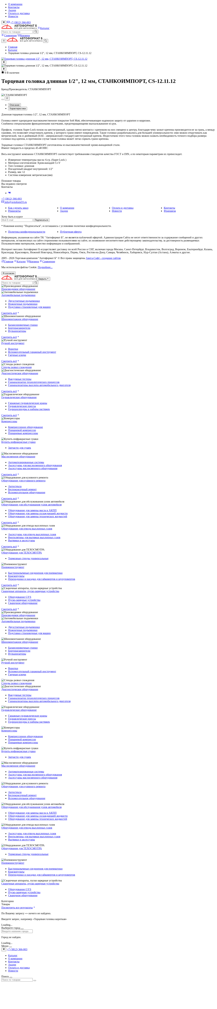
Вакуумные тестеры (19, 379)
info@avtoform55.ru (15, 202)
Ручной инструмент (12, 343)
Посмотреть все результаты (17, 907)
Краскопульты (16, 576)
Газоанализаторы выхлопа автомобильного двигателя (39, 385)
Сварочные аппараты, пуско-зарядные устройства (30, 591)
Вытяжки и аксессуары (21, 540)
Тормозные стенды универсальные (28, 558)
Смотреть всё (9, 313)
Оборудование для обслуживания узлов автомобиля (31, 504)
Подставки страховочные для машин (29, 307)
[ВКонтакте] (9, 193)
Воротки (13, 348)
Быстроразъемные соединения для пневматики (35, 572)
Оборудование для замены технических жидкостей (37, 516)
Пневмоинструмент (12, 567)
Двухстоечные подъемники (24, 300)
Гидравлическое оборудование (19, 397)
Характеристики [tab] (17, 108)
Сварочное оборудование (22, 603)
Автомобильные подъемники (18, 295)
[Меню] (3, 41)
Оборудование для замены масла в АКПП (32, 510)
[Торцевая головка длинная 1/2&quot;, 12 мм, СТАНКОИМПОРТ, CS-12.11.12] (108, 58)
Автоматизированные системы (26, 462)
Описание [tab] (14, 105)
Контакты (13, 7)
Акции (12, 10)
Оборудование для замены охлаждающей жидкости (38, 513)
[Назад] (3, 62)
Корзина (25, 35)
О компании (15, 4)
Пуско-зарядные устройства (24, 600)
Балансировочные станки (23, 324)
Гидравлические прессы (22, 406)
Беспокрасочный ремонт (22, 489)
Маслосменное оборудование (18, 456)
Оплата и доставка (19, 13)
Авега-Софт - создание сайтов (103, 258)
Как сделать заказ (18, 207)
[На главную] (19, 28)
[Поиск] (35, 31)
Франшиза (170, 210)
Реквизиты (14, 210)
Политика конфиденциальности (26, 231)
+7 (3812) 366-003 (20, 22)
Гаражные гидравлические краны (27, 403)
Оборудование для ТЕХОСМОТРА (21, 552)
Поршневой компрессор (22, 430)
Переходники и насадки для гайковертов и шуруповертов (41, 579)
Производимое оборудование (18, 289)
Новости (13, 16)
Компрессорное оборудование (25, 427)
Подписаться (41, 220)
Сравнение (10, 35)
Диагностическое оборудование (19, 373)
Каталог (45, 28)
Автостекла (15, 486)
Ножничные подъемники (22, 303)
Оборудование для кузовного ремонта (23, 480)
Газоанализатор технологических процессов (34, 382)
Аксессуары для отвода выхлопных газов (32, 534)
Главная (12, 47)
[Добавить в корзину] (2, 99)
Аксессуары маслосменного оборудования (32, 468)
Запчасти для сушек (19, 447)
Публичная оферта (71, 231)
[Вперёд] (3, 69)
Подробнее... (45, 267)
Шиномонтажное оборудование (19, 319)
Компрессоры (9, 421)
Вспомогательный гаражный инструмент (32, 352)
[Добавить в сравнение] (7, 98)
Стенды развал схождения (16, 367)
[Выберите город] (3, 22)
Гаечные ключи (17, 355)
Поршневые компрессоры (23, 433)
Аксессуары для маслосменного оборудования (35, 465)
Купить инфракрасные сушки (18, 442)
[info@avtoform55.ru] (8, 22)
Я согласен (8, 273)
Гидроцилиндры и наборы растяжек (29, 409)
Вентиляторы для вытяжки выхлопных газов (34, 537)
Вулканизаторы (17, 331)
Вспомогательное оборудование (26, 492)
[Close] (22, 928)
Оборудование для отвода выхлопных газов (26, 528)
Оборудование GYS (19, 597)
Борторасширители (19, 328)
